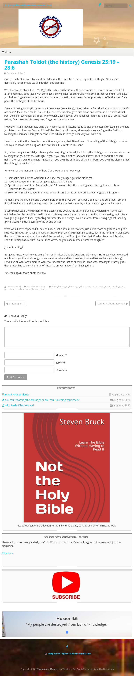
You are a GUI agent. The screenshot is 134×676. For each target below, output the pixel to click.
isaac (107, 286)
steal (27, 289)
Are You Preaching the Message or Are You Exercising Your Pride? (42, 400)
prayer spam (15, 303)
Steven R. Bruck (13, 286)
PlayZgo (77, 669)
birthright (63, 286)
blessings (74, 286)
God (101, 286)
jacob (115, 286)
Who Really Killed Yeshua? (19, 405)
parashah (9, 289)
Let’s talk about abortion (111, 303)
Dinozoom (108, 669)
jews (121, 286)
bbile (54, 286)
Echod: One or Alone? (17, 394)
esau (95, 286)
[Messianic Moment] (50, 44)
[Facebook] (100, 5)
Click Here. (8, 553)
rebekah (20, 289)
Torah (35, 289)
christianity (85, 286)
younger (44, 289)
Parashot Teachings (36, 286)
